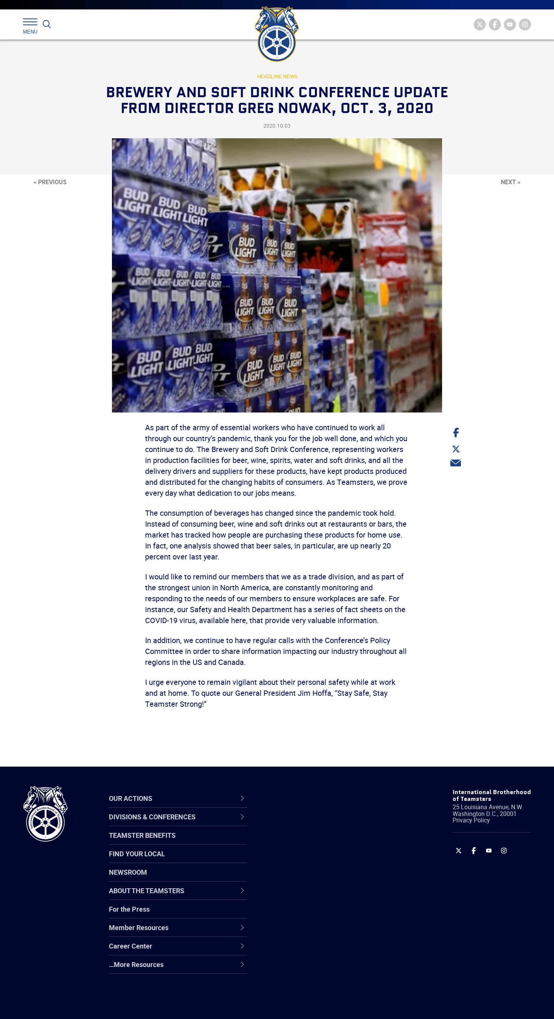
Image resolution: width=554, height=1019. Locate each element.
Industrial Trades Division (311, 1005)
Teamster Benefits (142, 835)
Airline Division (295, 824)
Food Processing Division (311, 951)
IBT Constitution (298, 896)
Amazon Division (299, 842)
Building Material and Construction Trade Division (325, 878)
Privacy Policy (471, 820)
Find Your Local (137, 853)
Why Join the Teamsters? (312, 824)
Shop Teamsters (298, 860)
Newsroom (128, 872)
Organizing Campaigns (307, 824)
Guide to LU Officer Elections (316, 915)
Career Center (299, 798)
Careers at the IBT (301, 842)
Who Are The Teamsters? (312, 824)
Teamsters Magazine (306, 842)
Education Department (307, 842)
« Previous (50, 182)
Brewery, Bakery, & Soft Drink (317, 860)
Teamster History (300, 860)
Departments (293, 878)
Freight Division (297, 969)
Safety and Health (301, 860)
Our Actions (295, 798)
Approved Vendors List (307, 896)
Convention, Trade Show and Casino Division (328, 914)
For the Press (129, 909)
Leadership (290, 842)
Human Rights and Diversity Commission (315, 987)
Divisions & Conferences (317, 798)
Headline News (277, 76)
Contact (285, 824)
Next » (510, 182)
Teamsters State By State (312, 824)
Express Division (298, 933)
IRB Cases (289, 915)
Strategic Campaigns (305, 842)
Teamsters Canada (302, 878)
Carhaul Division (298, 896)
